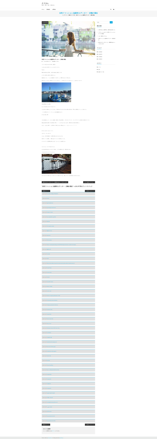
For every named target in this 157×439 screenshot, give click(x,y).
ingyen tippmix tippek (51, 393)
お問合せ (54, 9)
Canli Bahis (49, 332)
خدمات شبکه (49, 323)
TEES (48, 258)
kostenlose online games (51, 351)
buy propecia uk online (51, 420)
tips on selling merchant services (53, 369)
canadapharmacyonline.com (52, 402)
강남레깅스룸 (49, 337)
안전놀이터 (49, 383)
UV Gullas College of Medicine (52, 193)
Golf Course (49, 411)
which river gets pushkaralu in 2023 (53, 295)
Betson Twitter (49, 286)
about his (48, 235)
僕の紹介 (48, 9)
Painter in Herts (50, 212)
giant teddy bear (50, 202)
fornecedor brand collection (52, 300)
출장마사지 (49, 249)
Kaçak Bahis (49, 374)
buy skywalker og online (51, 216)
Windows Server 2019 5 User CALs (53, 328)
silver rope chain (50, 318)
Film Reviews (49, 240)
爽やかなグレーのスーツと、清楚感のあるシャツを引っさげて (55, 182)
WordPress (61, 437)
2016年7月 (100, 54)
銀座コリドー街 (72, 15)
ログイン (53, 430)
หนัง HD (48, 221)
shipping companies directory (52, 304)
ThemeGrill (50, 437)
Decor (48, 198)
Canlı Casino (49, 272)
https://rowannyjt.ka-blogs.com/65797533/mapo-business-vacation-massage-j (61, 244)
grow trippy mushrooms (51, 207)
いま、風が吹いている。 (89, 182)
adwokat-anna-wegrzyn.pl (52, 342)
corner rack (49, 291)
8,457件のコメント (48, 61)
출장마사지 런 (49, 230)
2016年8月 (100, 51)
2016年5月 (100, 59)
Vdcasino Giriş (49, 309)
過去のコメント (46, 191)
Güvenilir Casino (50, 281)
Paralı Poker (49, 267)
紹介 (99, 69)
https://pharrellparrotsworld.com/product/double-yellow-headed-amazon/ (61, 263)
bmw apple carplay (50, 226)
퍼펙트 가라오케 (50, 397)
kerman (48, 360)
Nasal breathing (50, 365)
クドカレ (45, 3)
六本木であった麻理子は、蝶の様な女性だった (106, 29)
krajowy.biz (49, 379)
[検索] (111, 22)
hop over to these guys (51, 346)
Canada (48, 254)
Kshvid (48, 277)
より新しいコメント (90, 191)
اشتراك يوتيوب (49, 406)
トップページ (64, 15)
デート (99, 67)
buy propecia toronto (51, 416)
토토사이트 (49, 355)
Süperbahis (49, 314)
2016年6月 (100, 56)
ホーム (43, 9)
